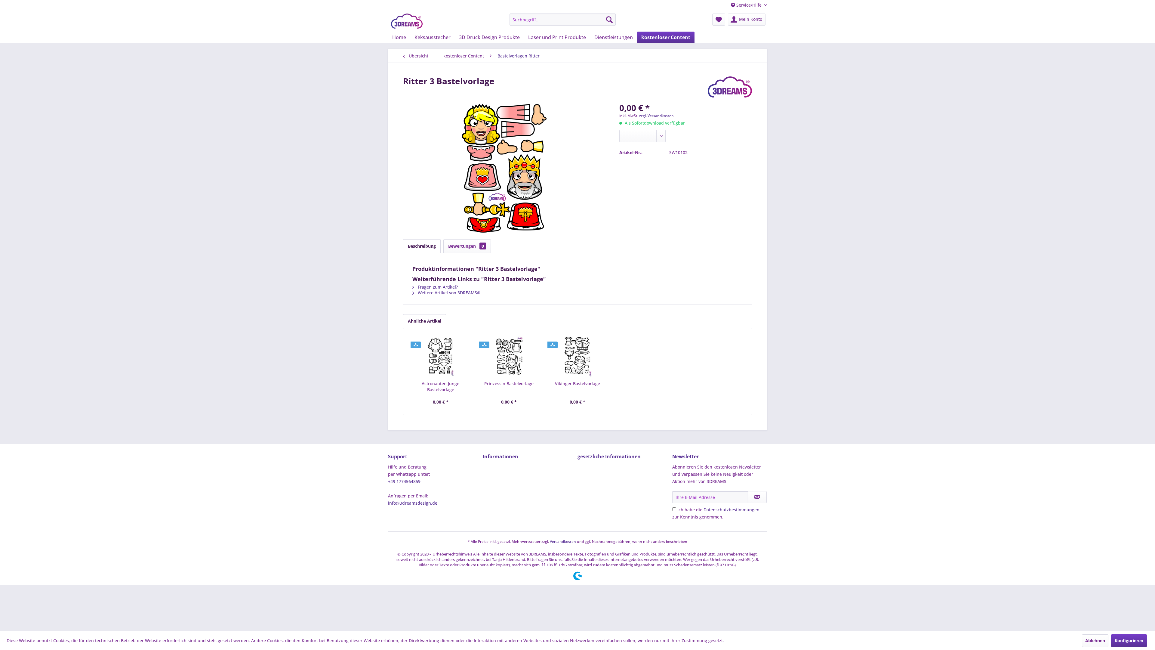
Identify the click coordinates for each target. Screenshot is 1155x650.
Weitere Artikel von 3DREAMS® (449, 293)
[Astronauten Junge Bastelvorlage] (440, 357)
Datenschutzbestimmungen (731, 509)
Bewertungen (466, 246)
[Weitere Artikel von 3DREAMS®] (730, 87)
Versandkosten (563, 541)
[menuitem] (563, 20)
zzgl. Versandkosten (656, 115)
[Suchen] (609, 20)
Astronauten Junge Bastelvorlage (440, 386)
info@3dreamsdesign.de (412, 503)
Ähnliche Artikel (424, 321)
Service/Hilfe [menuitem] (749, 5)
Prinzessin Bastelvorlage (509, 383)
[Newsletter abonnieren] (757, 497)
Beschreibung (422, 246)
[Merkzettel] (718, 20)
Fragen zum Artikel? (437, 287)
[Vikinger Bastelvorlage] (577, 357)
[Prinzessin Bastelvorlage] (509, 357)
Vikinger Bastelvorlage (577, 383)
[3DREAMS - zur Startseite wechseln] (407, 21)
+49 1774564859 (404, 481)
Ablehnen (1095, 640)
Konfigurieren (1129, 640)
